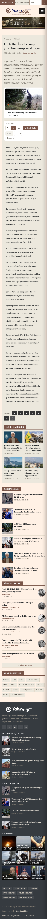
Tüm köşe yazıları (23, 665)
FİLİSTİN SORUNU (18, 695)
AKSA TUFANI (20, 889)
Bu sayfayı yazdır (29, 53)
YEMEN (5, 695)
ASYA (5, 685)
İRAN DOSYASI (9, 893)
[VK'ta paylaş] (38, 413)
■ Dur (9, 133)
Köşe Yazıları (15, 916)
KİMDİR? (40, 685)
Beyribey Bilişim (22, 911)
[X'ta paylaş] (32, 413)
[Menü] (42, 11)
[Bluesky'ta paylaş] (26, 413)
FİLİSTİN (6, 680)
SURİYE (15, 690)
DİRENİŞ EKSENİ (27, 690)
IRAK (14, 680)
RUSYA (13, 685)
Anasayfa (7, 39)
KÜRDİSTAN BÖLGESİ (26, 685)
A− (8, 128)
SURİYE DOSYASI (25, 897)
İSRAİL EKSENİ (9, 897)
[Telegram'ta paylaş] (6, 418)
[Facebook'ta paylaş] (14, 413)
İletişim (31, 916)
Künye (25, 916)
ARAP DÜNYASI (33, 680)
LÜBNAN (17, 39)
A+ (19, 128)
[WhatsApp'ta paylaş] (20, 413)
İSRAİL (21, 680)
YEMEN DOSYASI (25, 893)
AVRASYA (39, 690)
